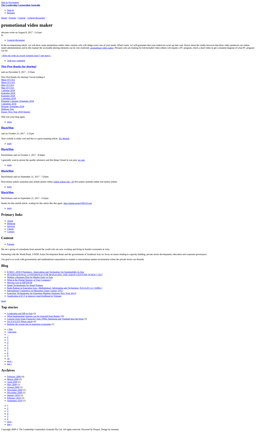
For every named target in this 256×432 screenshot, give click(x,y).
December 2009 (14, 392)
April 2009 (12, 382)
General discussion (36, 18)
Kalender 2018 (8, 93)
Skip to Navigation (10, 2)
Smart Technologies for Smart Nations (25, 285)
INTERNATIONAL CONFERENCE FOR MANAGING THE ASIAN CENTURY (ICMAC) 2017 (55, 274)
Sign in (10, 10)
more (3, 301)
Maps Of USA (8, 80)
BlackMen (7, 127)
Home (4, 18)
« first (9, 329)
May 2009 (12, 384)
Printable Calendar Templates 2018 (17, 101)
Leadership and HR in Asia (20, 313)
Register (11, 13)
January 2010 (13, 395)
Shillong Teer (7, 109)
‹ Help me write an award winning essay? (20, 55)
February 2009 (14, 376)
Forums (12, 18)
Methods (11, 223)
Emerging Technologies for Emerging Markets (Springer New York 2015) (41, 293)
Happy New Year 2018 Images (15, 112)
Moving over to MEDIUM (19, 282)
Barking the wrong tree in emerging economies (29, 324)
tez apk (81, 160)
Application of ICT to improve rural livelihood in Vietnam (34, 296)
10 (8, 358)
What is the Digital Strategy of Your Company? (29, 280)
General (21, 18)
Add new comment (16, 60)
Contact (10, 231)
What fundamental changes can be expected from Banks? (34, 316)
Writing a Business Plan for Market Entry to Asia (30, 277)
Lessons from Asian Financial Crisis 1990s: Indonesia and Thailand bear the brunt (45, 319)
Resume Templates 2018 (12, 106)
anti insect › (46, 55)
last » (9, 364)
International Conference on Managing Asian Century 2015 (35, 290)
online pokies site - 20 (63, 181)
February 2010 (14, 398)
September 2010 (14, 400)
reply (9, 122)
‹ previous (11, 332)
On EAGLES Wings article (20, 321)
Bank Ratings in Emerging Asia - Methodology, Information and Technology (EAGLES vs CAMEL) (54, 288)
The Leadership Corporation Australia (20, 5)
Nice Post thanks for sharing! (18, 66)
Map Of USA (7, 85)
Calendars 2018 (8, 98)
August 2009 (13, 387)
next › (9, 361)
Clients (10, 229)
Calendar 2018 (8, 90)
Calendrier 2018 (8, 104)
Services (11, 226)
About (10, 221)
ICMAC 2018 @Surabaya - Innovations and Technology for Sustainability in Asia (45, 272)
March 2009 (13, 379)
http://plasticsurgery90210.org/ (78, 203)
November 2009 (14, 390)
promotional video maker (101, 48)
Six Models (64, 138)
